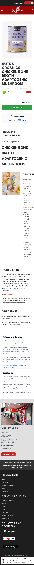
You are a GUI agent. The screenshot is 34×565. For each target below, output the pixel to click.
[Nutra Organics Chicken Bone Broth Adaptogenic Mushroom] (17, 39)
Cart (30, 3)
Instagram (11, 532)
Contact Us (5, 491)
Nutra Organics (10, 141)
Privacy (4, 509)
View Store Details (8, 454)
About (3, 488)
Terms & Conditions (8, 500)
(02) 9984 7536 (7, 446)
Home (3, 479)
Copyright (5, 512)
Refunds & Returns (7, 515)
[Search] (32, 9)
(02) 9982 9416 (6, 449)
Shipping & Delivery (8, 485)
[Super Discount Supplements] (17, 10)
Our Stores (5, 482)
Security (4, 503)
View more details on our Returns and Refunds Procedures (14, 366)
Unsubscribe (5, 518)
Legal (3, 506)
